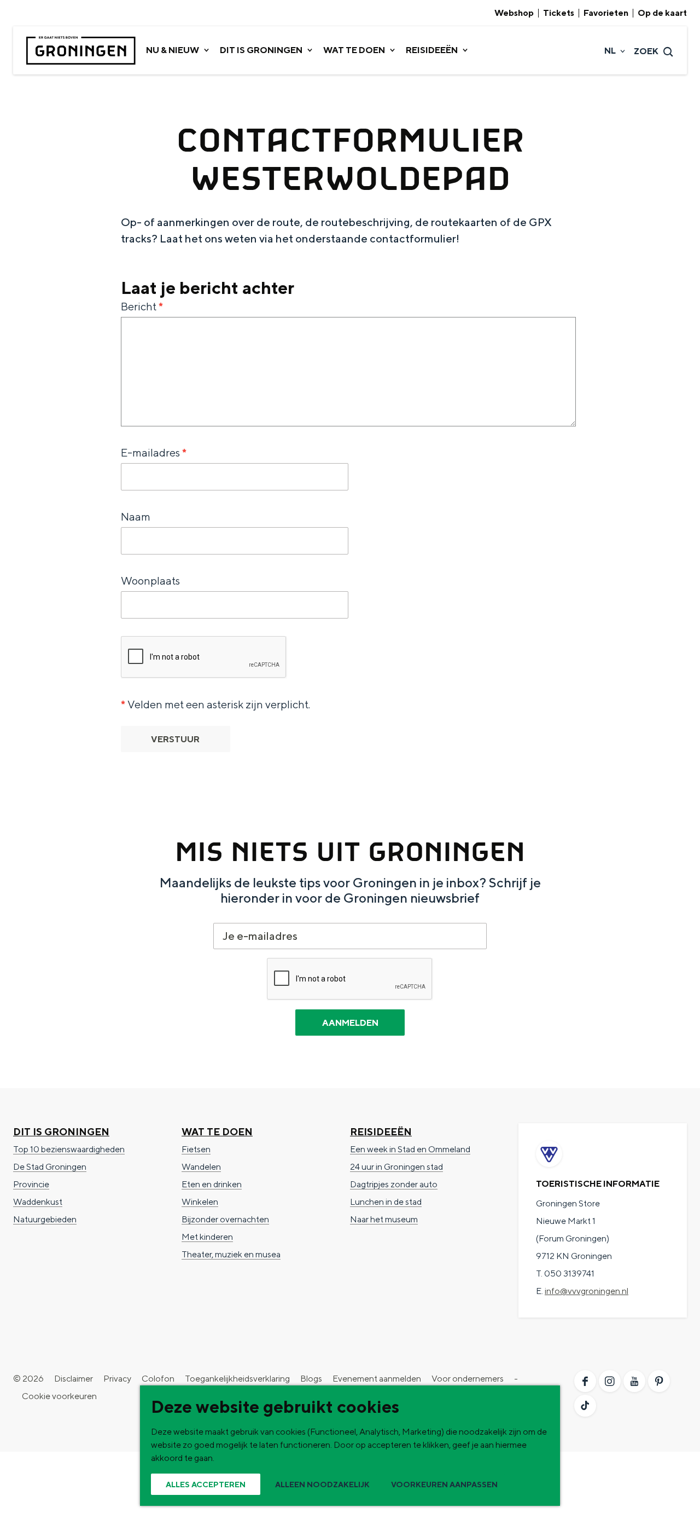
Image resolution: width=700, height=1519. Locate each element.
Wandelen (201, 1167)
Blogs (311, 1378)
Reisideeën (381, 1131)
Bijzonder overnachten (225, 1219)
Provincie (31, 1184)
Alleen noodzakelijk (322, 1484)
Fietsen (196, 1149)
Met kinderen (207, 1237)
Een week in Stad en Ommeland (410, 1149)
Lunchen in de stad (386, 1202)
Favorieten (606, 13)
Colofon (158, 1378)
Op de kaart (662, 13)
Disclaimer (73, 1378)
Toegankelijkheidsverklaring (237, 1378)
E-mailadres (156, 453)
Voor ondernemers (467, 1378)
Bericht (145, 307)
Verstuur (175, 739)
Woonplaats (150, 580)
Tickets (558, 13)
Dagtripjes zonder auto (394, 1184)
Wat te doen (217, 1131)
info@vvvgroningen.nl (586, 1291)
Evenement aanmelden (376, 1378)
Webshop (514, 13)
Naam (135, 516)
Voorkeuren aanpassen (444, 1484)
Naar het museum (384, 1219)
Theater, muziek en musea (231, 1254)
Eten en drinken (212, 1184)
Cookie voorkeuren (59, 1396)
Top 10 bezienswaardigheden (69, 1149)
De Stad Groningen (49, 1167)
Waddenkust (37, 1202)
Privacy (117, 1378)
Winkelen (200, 1202)
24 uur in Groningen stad (396, 1167)
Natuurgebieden (45, 1219)
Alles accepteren (206, 1484)
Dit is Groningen (61, 1131)
